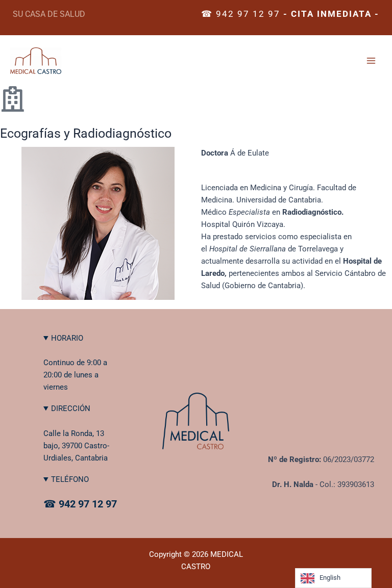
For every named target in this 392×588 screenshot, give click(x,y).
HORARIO (67, 338)
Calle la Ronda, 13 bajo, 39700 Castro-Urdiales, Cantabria (76, 446)
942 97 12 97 (248, 14)
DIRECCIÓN (70, 408)
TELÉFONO (70, 479)
